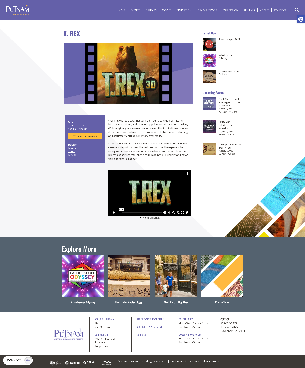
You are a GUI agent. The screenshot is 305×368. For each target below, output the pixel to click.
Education (184, 10)
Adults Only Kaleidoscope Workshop (226, 125)
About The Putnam (104, 319)
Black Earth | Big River (175, 302)
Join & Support (207, 10)
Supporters (101, 346)
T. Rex (71, 151)
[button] (301, 19)
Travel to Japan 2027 (229, 39)
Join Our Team (103, 327)
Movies (166, 10)
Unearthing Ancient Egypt (129, 302)
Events (135, 10)
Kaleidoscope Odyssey (226, 57)
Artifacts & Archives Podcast (229, 73)
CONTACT (224, 319)
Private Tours (222, 302)
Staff (97, 323)
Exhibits (151, 10)
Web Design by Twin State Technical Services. (196, 361)
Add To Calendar (87, 136)
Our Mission (101, 335)
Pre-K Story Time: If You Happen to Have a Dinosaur (229, 102)
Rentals (249, 10)
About (264, 10)
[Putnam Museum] (17, 10)
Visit (122, 10)
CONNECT (280, 10)
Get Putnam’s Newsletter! (150, 319)
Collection (230, 10)
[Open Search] (297, 10)
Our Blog (141, 335)
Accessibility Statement (149, 327)
